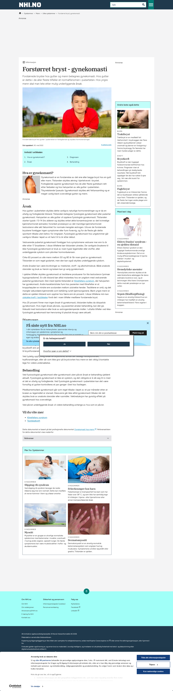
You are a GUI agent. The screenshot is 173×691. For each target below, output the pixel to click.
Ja (64, 344)
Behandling (74, 162)
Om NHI (25, 604)
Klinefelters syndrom (84, 281)
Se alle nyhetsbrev (34, 341)
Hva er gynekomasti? (36, 157)
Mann (38, 13)
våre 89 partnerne (43, 660)
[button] (151, 4)
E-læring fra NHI (28, 614)
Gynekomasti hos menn (84, 429)
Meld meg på (138, 333)
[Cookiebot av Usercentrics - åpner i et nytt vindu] (15, 686)
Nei (108, 344)
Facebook (74, 607)
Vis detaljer (35, 686)
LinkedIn (74, 611)
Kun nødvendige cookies (153, 671)
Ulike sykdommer (49, 13)
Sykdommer (28, 13)
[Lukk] (148, 323)
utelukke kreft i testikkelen (35, 297)
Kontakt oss (26, 618)
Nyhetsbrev (75, 604)
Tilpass (152, 665)
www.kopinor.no (103, 641)
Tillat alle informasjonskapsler (153, 658)
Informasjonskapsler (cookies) (54, 604)
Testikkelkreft (33, 420)
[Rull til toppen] (86, 591)
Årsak (29, 162)
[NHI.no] (20, 13)
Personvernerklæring (50, 607)
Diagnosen (74, 157)
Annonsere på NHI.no (29, 611)
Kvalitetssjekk (106, 145)
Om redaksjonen (28, 607)
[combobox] (123, 4)
